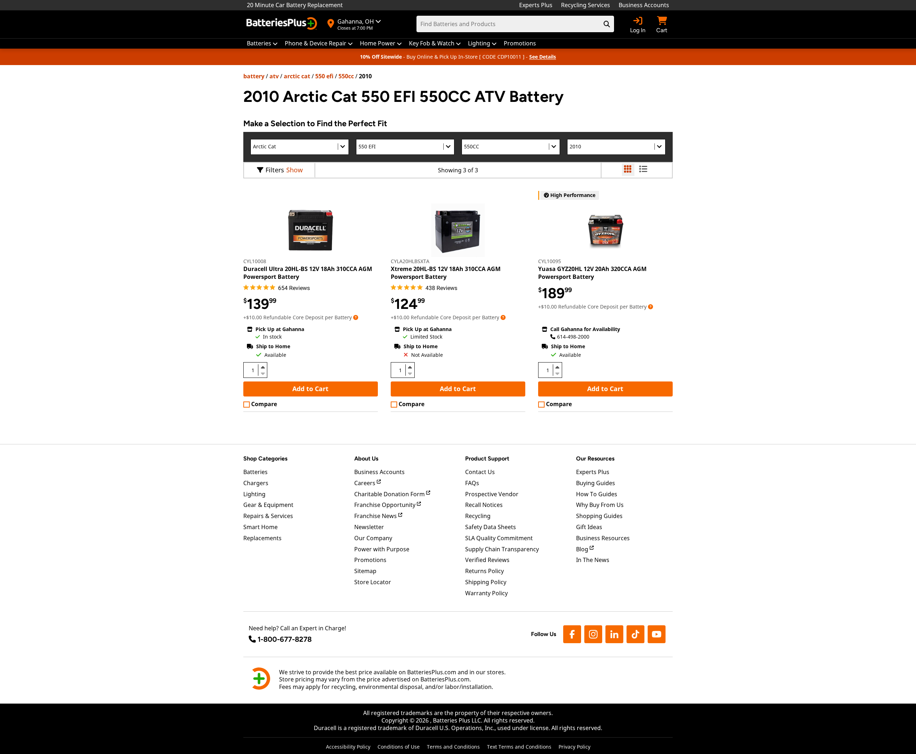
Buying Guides (595, 483)
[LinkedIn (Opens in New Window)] (614, 634)
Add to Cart (310, 388)
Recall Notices (484, 505)
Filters (274, 170)
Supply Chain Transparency (502, 549)
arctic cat (297, 76)
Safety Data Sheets (490, 527)
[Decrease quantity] (262, 373)
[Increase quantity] (262, 367)
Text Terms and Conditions (519, 746)
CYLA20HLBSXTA (410, 261)
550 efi (324, 76)
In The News (592, 560)
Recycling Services (585, 5)
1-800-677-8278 (285, 639)
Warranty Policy (486, 593)
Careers (365, 483)
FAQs (472, 483)
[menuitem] (262, 43)
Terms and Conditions (453, 746)
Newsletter (369, 527)
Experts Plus (535, 5)
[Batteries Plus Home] (282, 24)
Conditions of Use (398, 746)
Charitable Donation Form (390, 494)
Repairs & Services (268, 516)
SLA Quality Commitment (499, 538)
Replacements (262, 538)
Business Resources (603, 538)
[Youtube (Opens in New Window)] (657, 634)
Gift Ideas (589, 527)
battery (253, 76)
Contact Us (480, 472)
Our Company (373, 538)
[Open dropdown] (355, 317)
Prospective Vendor (491, 494)
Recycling (478, 516)
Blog (583, 549)
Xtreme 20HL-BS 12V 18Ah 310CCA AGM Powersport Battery (446, 273)
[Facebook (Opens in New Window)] (572, 634)
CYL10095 (549, 261)
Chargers (255, 483)
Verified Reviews (487, 560)
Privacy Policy (574, 746)
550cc (346, 76)
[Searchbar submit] (607, 24)
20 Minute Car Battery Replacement (295, 5)
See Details (542, 56)
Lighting (254, 494)
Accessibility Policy (348, 746)
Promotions (370, 560)
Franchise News (376, 516)
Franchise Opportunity (385, 505)
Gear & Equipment (268, 505)
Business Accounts (644, 5)
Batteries (255, 472)
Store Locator (372, 582)
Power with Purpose (381, 549)
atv (274, 76)
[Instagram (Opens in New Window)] (593, 634)
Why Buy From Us (600, 505)
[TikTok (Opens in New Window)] (635, 634)
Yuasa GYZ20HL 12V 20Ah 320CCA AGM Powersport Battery (592, 273)
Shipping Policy (485, 582)
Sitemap (365, 571)
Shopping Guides (599, 516)
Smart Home (260, 527)
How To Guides (596, 494)
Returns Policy (484, 571)
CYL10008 (254, 261)
